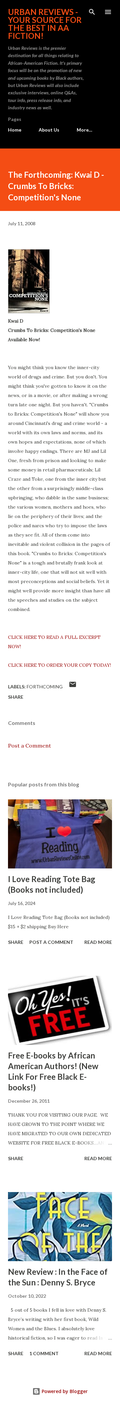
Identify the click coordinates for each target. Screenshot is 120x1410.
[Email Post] (73, 686)
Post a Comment (29, 745)
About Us (49, 130)
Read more (98, 942)
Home (14, 130)
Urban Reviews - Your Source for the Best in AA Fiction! (45, 24)
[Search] (92, 12)
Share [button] (15, 697)
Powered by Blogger (64, 1391)
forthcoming (45, 686)
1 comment (44, 1353)
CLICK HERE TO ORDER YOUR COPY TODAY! (59, 665)
